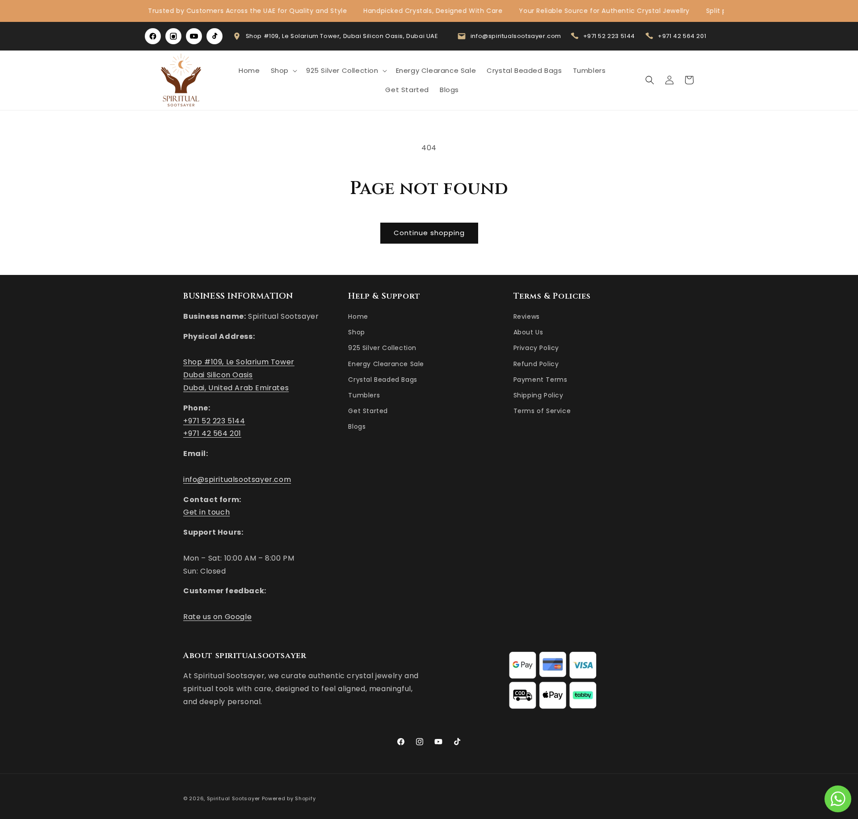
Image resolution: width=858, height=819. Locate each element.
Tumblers (364, 395)
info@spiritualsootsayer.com (516, 36)
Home (358, 316)
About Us (528, 332)
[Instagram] (173, 36)
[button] (283, 70)
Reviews (526, 316)
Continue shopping (429, 232)
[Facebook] (153, 36)
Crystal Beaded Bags (382, 379)
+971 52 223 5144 (609, 36)
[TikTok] (214, 36)
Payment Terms (540, 379)
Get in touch (206, 512)
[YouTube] (194, 36)
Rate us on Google (217, 617)
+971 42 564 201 (682, 36)
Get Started (368, 410)
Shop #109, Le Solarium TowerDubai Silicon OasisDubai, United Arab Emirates (238, 375)
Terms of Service (542, 410)
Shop (356, 332)
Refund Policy (536, 363)
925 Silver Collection (382, 347)
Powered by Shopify (289, 798)
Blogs (357, 426)
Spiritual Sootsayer (233, 798)
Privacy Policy (536, 347)
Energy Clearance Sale (386, 363)
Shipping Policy (538, 395)
